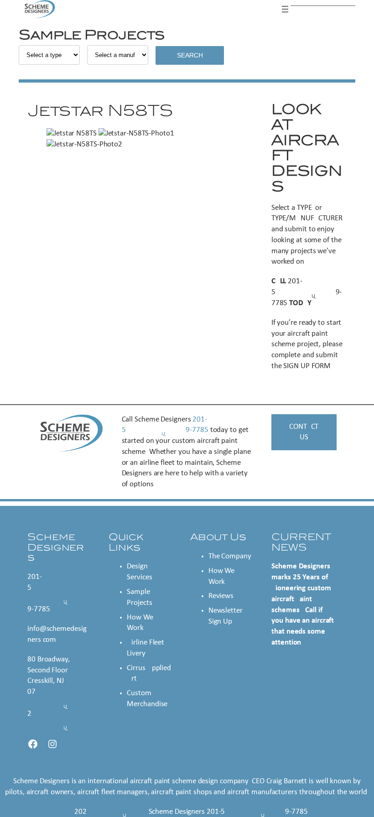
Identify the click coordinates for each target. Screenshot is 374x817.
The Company (229, 556)
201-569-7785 (306, 292)
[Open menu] (285, 9)
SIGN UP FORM (307, 366)
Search (190, 55)
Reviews (221, 596)
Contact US (303, 432)
